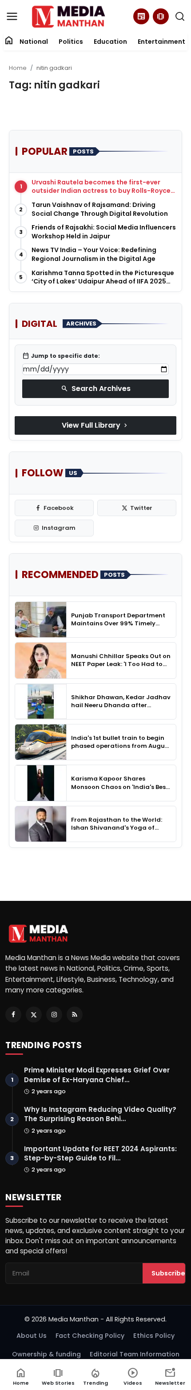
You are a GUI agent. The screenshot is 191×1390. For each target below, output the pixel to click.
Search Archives (96, 388)
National (34, 41)
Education (110, 41)
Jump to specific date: (61, 356)
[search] (180, 16)
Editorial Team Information (134, 1354)
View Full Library (95, 425)
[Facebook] (13, 1014)
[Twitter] (34, 1014)
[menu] (12, 16)
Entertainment (161, 41)
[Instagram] (54, 1014)
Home (18, 68)
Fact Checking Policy (90, 1335)
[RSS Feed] (75, 1014)
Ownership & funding (46, 1354)
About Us (31, 1335)
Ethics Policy (154, 1335)
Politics (71, 41)
